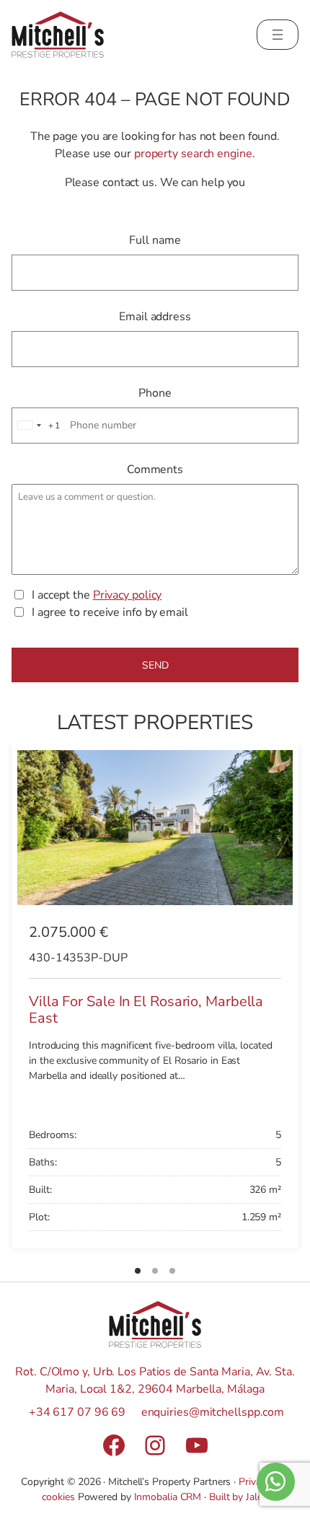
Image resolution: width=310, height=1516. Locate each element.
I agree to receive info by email (110, 612)
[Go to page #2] (155, 1271)
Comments (155, 469)
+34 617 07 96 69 (77, 1412)
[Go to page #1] (137, 1271)
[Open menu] (277, 34)
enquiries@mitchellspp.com (213, 1412)
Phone (155, 393)
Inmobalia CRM (168, 1497)
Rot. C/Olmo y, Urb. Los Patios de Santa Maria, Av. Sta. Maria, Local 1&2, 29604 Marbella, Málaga (155, 1380)
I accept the (96, 595)
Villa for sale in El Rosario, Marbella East (146, 1010)
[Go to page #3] (172, 1271)
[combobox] (36, 425)
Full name (154, 240)
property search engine (193, 154)
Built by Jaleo (238, 1497)
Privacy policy (127, 595)
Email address (155, 317)
